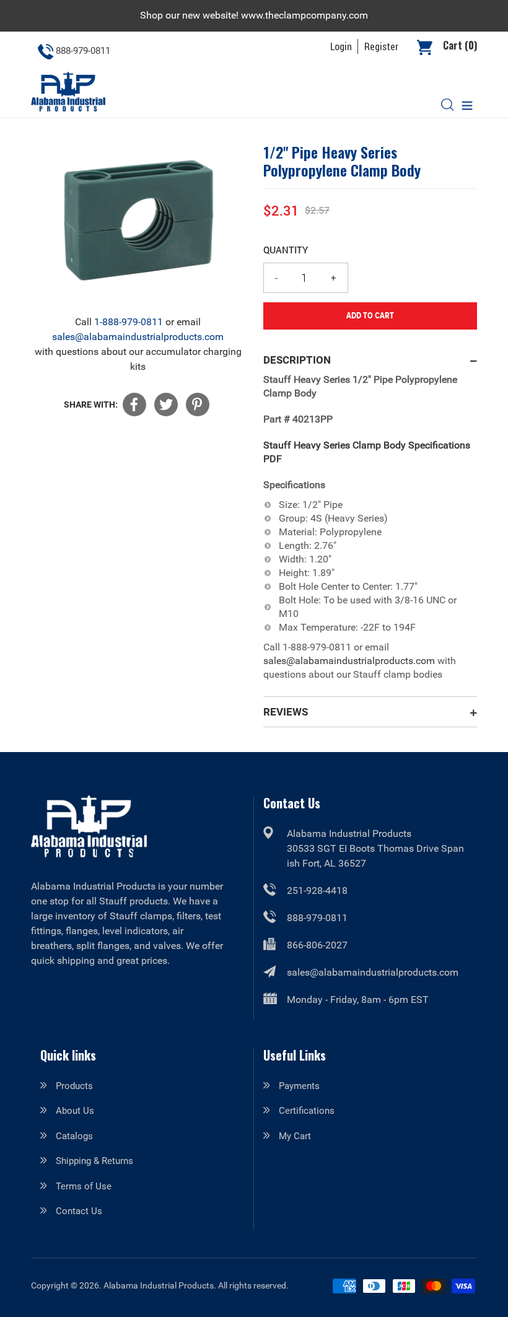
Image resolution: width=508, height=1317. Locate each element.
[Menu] (467, 104)
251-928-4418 (317, 890)
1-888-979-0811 (128, 322)
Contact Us (79, 1211)
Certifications (307, 1110)
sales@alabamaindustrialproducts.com (138, 337)
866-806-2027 (317, 945)
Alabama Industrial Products (158, 1285)
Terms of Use (84, 1186)
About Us (75, 1110)
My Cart (295, 1136)
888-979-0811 (317, 918)
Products (74, 1086)
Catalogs (74, 1136)
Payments (299, 1086)
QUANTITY (285, 249)
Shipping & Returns (94, 1160)
